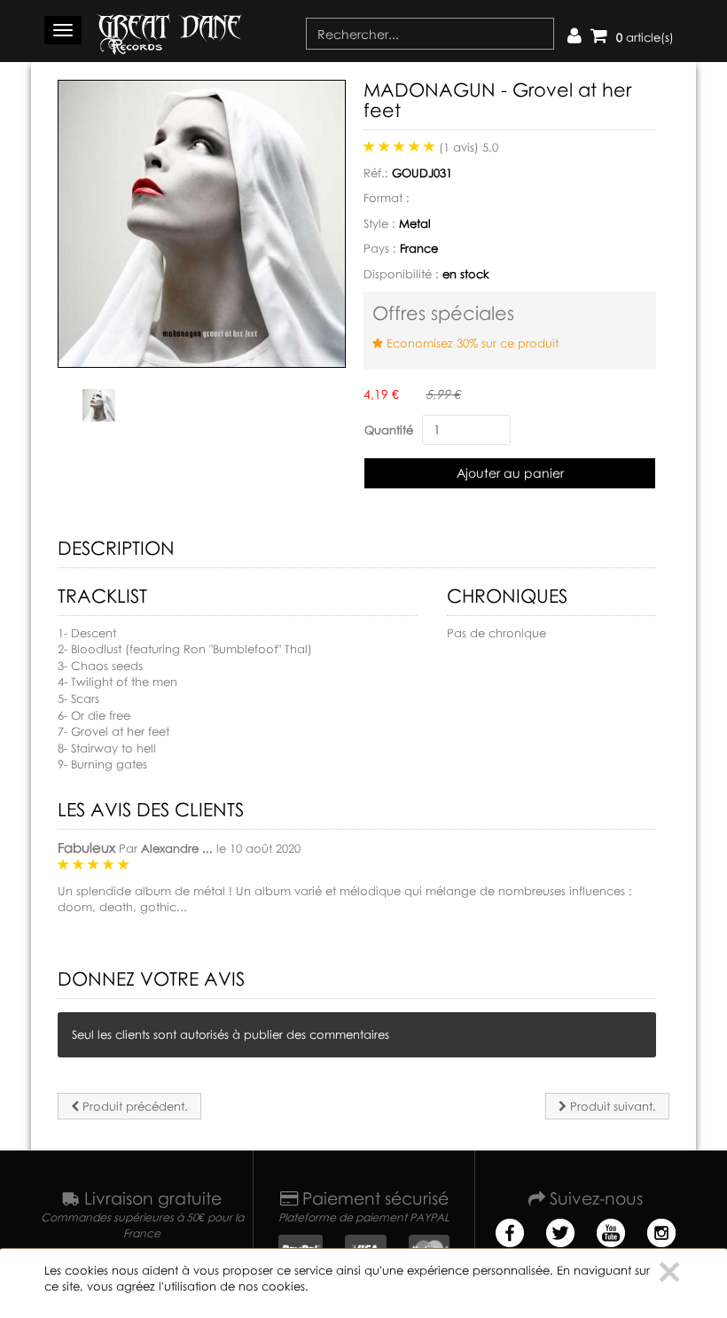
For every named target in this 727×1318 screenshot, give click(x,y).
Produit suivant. (611, 1106)
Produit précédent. (133, 1106)
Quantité (388, 430)
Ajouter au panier (510, 472)
